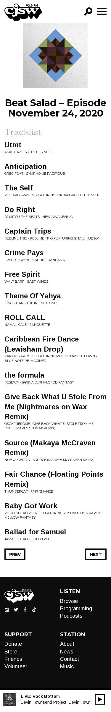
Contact (69, 659)
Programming (76, 608)
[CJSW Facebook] (25, 609)
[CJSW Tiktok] (34, 609)
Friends (13, 659)
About (67, 644)
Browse (69, 601)
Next (96, 554)
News (66, 652)
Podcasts (71, 616)
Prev (15, 554)
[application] (100, 699)
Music (67, 666)
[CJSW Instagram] (6, 609)
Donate (13, 644)
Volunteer (15, 666)
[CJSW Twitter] (16, 609)
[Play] (100, 699)
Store (10, 652)
